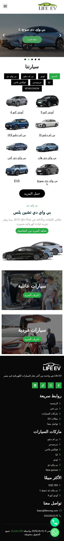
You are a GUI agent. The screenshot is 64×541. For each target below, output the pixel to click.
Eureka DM (17, 531)
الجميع (54, 76)
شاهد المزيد (32, 39)
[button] (5, 6)
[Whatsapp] (54, 532)
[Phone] (54, 522)
